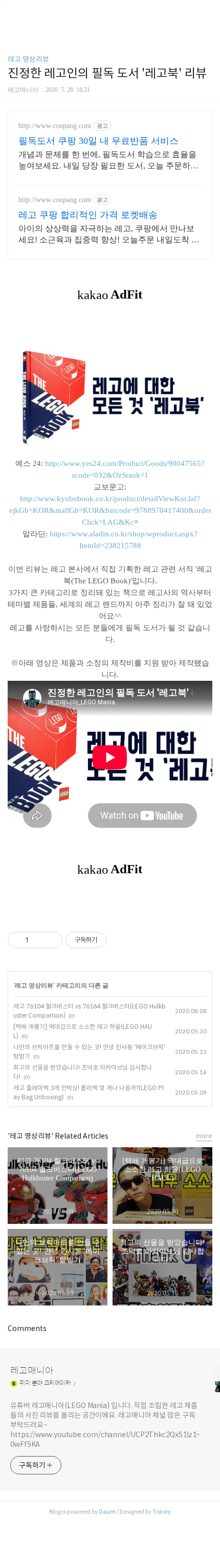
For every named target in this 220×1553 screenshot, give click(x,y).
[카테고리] (12, 11)
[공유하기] (38, 940)
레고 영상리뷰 (28, 59)
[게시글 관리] (51, 940)
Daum (107, 1511)
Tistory (161, 1511)
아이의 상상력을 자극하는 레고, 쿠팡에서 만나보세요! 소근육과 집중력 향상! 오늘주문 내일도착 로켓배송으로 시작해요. (109, 234)
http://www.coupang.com (54, 126)
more (204, 1135)
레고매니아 (32, 1370)
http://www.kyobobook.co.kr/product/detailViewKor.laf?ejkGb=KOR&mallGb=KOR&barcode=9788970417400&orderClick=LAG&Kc (110, 510)
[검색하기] (207, 11)
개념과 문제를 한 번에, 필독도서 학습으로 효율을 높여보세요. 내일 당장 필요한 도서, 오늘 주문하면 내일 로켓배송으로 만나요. (108, 160)
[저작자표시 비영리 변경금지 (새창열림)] (120, 940)
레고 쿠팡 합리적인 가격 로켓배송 (88, 215)
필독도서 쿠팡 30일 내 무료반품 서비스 (98, 141)
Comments (27, 1328)
